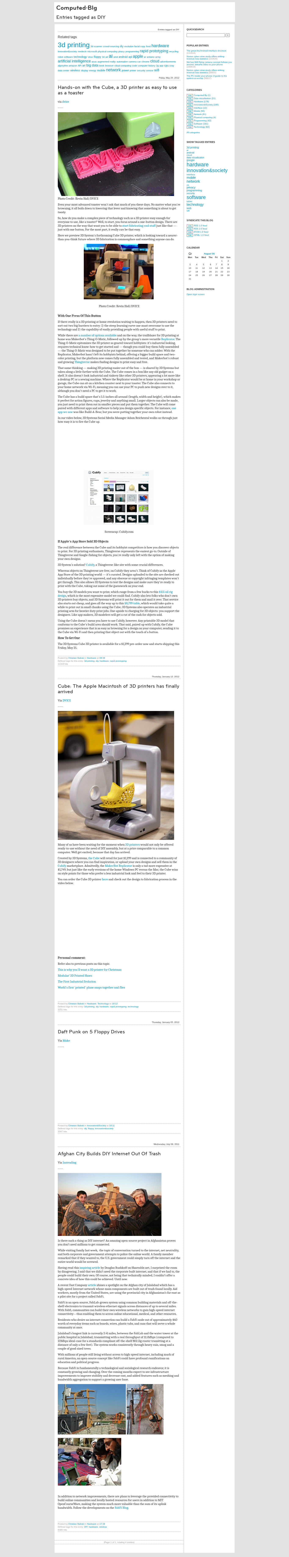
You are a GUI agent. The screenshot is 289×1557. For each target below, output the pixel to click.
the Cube (94, 858)
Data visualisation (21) (204, 98)
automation (122, 61)
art (83, 65)
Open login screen (196, 294)
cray (171, 65)
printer (133, 70)
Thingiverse (82, 362)
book (101, 65)
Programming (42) (202, 120)
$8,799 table (132, 603)
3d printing (74, 45)
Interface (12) (200, 108)
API (79, 65)
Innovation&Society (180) (206, 105)
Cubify (90, 565)
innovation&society (67, 51)
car (139, 61)
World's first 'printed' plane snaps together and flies (91, 987)
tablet (189, 201)
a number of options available (97, 335)
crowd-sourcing (111, 46)
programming (132, 51)
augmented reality (107, 61)
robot (60, 57)
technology (80, 56)
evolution (128, 46)
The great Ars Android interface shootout (206, 51)
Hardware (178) (201, 101)
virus (90, 57)
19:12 (115, 1003)
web (189, 208)
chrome (145, 61)
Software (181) (201, 124)
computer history (146, 65)
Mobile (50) (199, 111)
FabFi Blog (121, 1508)
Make (66, 1040)
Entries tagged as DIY (80, 17)
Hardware (91, 658)
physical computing (107, 51)
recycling (173, 51)
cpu (166, 65)
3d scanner (96, 46)
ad (106, 57)
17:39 (102, 1524)
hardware (160, 45)
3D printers (132, 844)
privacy (191, 187)
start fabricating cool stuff (139, 226)
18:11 (112, 1125)
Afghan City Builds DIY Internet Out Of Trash (109, 1153)
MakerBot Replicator (118, 866)
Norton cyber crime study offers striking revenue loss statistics (205, 57)
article (92, 1285)
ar (145, 57)
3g (157, 65)
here (105, 879)
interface (191, 174)
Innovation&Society (96, 1125)
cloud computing (122, 65)
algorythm (63, 65)
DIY (86, 1527)
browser (109, 65)
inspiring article (90, 1268)
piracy (121, 51)
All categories (193, 132)
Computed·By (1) (202, 95)
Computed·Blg (76, 7)
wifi (156, 70)
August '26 (209, 254)
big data (92, 65)
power (125, 70)
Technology (103, 1003)
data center (63, 70)
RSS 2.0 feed (200, 229)
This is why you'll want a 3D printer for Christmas (89, 970)
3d (103, 57)
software (68, 57)
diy (122, 46)
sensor (149, 70)
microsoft (92, 51)
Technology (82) (201, 127)
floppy (97, 56)
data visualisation (195, 157)
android (123, 56)
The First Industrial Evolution (77, 981)
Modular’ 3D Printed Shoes (75, 975)
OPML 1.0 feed (201, 235)
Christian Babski (76, 658)
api (130, 56)
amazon (73, 65)
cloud (154, 61)
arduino (150, 57)
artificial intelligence (74, 61)
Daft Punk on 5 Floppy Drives (91, 1031)
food (148, 46)
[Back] (190, 254)
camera (132, 61)
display (84, 70)
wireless (75, 70)
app (161, 65)
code (134, 65)
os (188, 185)
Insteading (69, 1162)
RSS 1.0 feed (200, 225)
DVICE (67, 700)
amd (115, 57)
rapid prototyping (154, 51)
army (158, 57)
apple (138, 56)
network (113, 69)
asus (94, 61)
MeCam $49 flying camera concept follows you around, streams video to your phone (209, 63)
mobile (101, 70)
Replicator (167, 339)
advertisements (168, 61)
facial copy (139, 46)
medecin (82, 51)
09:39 (102, 658)
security (141, 70)
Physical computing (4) (205, 117)
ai (111, 56)
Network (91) (200, 114)
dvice (65, 102)
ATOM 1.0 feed (201, 232)
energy (92, 70)
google (191, 160)
